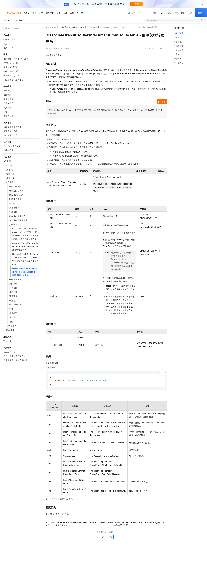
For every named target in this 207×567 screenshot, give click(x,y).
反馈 (111, 537)
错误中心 (54, 498)
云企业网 (18, 20)
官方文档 (7, 20)
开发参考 (64, 27)
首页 (47, 27)
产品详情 (162, 48)
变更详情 (64, 513)
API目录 (83, 27)
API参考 (74, 27)
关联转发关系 (94, 27)
